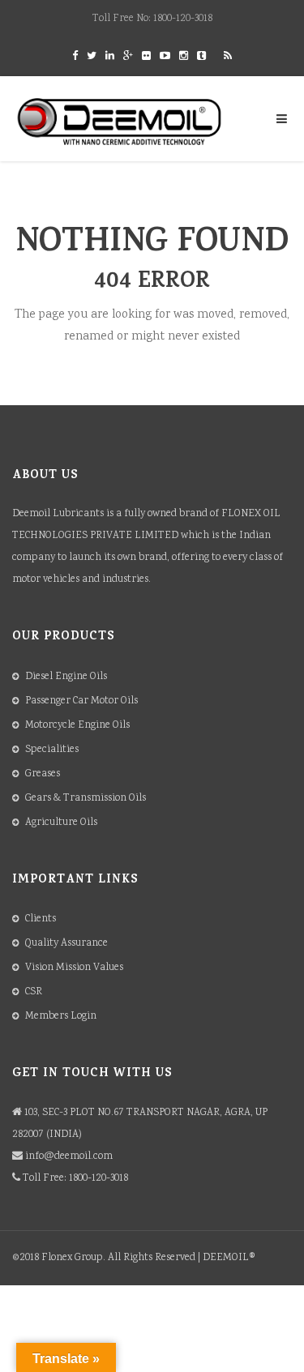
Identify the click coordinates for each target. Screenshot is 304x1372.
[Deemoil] (119, 121)
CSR (33, 992)
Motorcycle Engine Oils (77, 725)
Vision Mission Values (74, 968)
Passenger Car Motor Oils (81, 701)
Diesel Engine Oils (66, 677)
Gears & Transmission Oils (85, 798)
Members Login (60, 1016)
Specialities (52, 750)
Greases (42, 774)
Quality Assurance (66, 943)
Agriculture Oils (61, 823)
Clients (40, 919)
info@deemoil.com (69, 1157)
